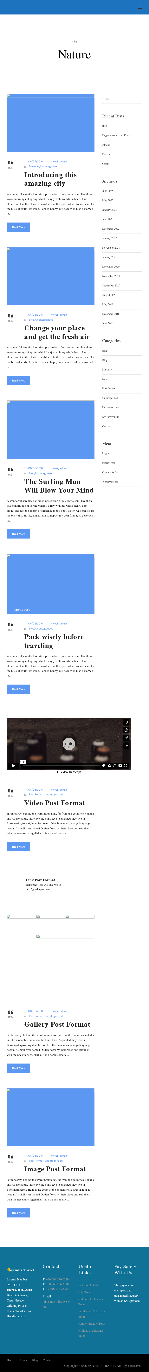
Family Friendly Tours (92, 1323)
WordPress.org (110, 481)
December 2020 (111, 266)
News (105, 379)
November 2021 (111, 247)
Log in (106, 453)
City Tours (84, 1292)
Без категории (110, 417)
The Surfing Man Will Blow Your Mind (59, 485)
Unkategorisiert (110, 407)
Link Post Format (40, 880)
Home (10, 1360)
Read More (18, 227)
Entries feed (108, 463)
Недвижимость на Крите (116, 135)
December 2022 (111, 228)
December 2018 (111, 314)
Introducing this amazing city (50, 178)
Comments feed (110, 472)
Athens (106, 145)
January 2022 (109, 238)
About (23, 1360)
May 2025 (107, 200)
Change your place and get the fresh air (57, 331)
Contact (47, 1360)
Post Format (36, 794)
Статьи (106, 426)
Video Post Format (54, 802)
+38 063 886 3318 (57, 1284)
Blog (31, 319)
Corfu (105, 164)
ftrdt (104, 126)
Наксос (106, 154)
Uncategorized (49, 166)
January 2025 (109, 210)
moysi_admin (59, 161)
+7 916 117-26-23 (57, 1288)
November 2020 (111, 276)
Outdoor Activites (89, 1285)
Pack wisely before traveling (54, 640)
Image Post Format (55, 1168)
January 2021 (109, 257)
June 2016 (107, 323)
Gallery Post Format (57, 1024)
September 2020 (111, 285)
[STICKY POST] (50, 584)
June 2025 (107, 191)
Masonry (34, 166)
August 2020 (109, 295)
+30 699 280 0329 (57, 1279)
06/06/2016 (35, 161)
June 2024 (107, 219)
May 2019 (107, 304)
